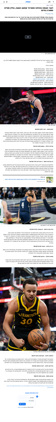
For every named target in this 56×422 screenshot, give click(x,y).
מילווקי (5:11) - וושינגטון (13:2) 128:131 (43, 79)
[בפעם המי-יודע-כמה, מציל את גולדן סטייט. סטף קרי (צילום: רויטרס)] (28, 310)
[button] (49, 1)
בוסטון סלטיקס (50, 387)
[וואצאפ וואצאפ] (6, 2)
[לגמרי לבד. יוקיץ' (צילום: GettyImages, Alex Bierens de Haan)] (28, 107)
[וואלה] (28, 2)
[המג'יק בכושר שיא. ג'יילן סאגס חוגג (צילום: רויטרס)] (28, 207)
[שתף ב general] (4, 2)
